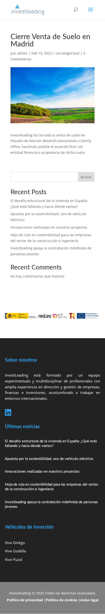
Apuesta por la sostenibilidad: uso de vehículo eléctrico (49, 459)
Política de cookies (61, 600)
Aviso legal (89, 600)
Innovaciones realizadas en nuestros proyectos (48, 227)
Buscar (86, 177)
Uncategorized (67, 53)
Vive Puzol (13, 559)
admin (22, 53)
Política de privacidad (25, 600)
